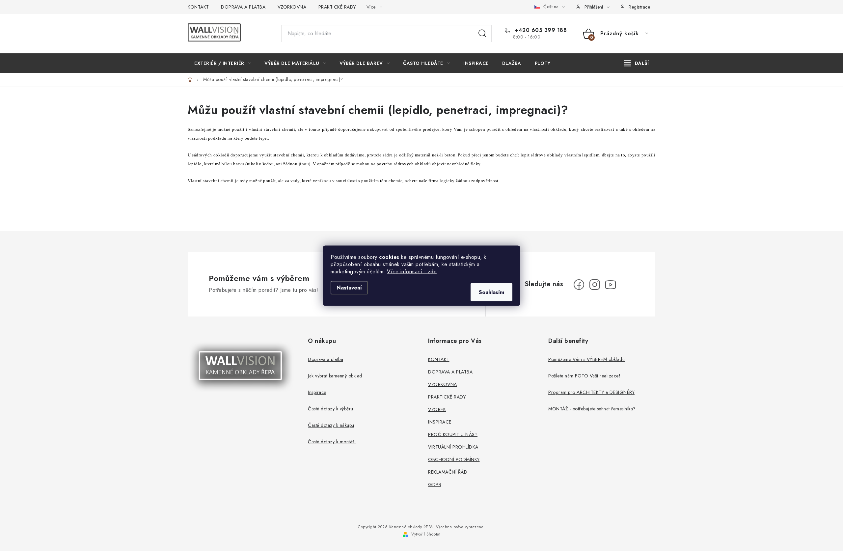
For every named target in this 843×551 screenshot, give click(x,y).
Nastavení (349, 287)
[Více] (636, 63)
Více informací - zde (412, 271)
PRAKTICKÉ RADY (337, 7)
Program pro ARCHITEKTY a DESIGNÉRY (591, 392)
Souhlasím (491, 292)
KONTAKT (198, 7)
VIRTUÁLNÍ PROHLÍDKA (453, 447)
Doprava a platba (325, 359)
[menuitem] (223, 63)
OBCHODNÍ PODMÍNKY (454, 459)
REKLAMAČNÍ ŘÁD (447, 472)
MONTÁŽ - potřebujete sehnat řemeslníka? (592, 408)
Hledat (482, 33)
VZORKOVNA (292, 7)
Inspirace (317, 392)
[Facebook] (579, 284)
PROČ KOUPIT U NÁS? (452, 434)
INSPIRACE (439, 422)
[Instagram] (594, 284)
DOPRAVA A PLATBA (243, 7)
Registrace (639, 7)
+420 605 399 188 (540, 30)
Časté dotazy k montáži (332, 441)
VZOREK (437, 409)
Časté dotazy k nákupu (331, 425)
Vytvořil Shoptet (425, 534)
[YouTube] (610, 284)
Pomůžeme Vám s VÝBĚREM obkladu (586, 359)
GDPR (434, 484)
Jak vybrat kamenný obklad (335, 375)
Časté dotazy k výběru (330, 408)
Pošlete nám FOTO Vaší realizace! (584, 375)
